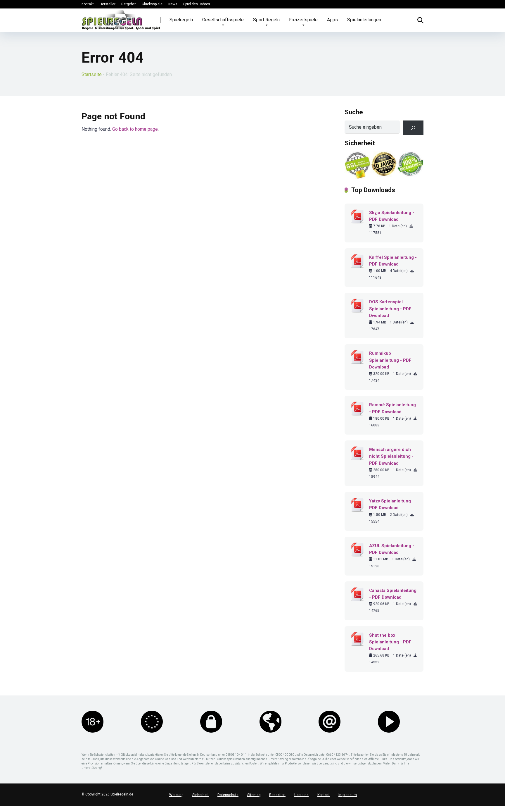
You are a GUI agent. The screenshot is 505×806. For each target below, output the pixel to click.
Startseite (92, 74)
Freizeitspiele (303, 20)
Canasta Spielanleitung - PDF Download (392, 594)
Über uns (301, 795)
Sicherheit (200, 795)
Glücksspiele (152, 4)
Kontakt (88, 4)
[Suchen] (413, 127)
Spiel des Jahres (196, 4)
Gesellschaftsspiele (223, 20)
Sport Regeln (266, 20)
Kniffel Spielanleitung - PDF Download (393, 261)
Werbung (176, 795)
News (172, 4)
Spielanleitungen (364, 20)
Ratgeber (128, 4)
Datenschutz (227, 795)
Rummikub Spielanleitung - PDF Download (390, 360)
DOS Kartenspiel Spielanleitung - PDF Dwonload (390, 308)
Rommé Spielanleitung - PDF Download (392, 408)
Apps (332, 20)
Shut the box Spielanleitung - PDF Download (390, 642)
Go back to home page (135, 129)
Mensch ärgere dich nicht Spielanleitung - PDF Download (391, 456)
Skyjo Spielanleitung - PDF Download (391, 216)
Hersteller (107, 4)
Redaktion (277, 795)
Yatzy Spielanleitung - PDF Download (391, 504)
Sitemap (253, 795)
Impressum (347, 795)
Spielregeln (181, 20)
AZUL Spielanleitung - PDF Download (391, 549)
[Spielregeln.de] (121, 20)
